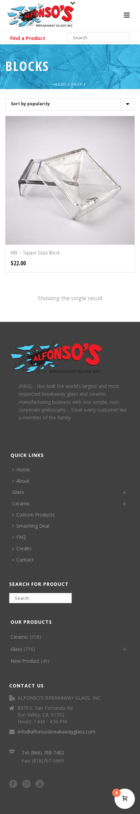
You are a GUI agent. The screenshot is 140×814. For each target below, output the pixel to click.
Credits (24, 548)
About (23, 481)
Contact (25, 559)
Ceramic (21, 503)
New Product (25, 661)
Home (60, 84)
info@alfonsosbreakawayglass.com (56, 732)
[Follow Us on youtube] (40, 784)
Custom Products (35, 514)
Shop (77, 84)
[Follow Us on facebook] (13, 784)
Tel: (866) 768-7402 (43, 752)
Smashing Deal (32, 526)
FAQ (21, 537)
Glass (18, 492)
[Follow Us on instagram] (26, 784)
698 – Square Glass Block (35, 252)
